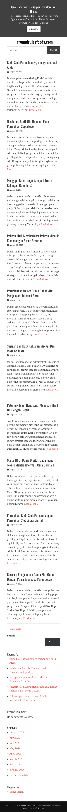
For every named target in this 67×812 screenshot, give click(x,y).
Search (11, 635)
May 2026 (15, 748)
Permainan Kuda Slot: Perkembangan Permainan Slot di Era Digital (30, 518)
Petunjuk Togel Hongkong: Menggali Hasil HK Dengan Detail (32, 407)
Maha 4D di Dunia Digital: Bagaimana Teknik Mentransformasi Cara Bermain (30, 462)
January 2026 (17, 769)
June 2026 (15, 743)
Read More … (36, 110)
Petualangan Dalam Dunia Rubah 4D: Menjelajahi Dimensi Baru (30, 293)
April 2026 (16, 753)
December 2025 (19, 775)
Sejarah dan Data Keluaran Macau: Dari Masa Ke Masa (31, 348)
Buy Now (33, 29)
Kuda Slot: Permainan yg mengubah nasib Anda (32, 65)
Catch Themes (38, 808)
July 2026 (15, 737)
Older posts (14, 629)
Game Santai (17, 791)
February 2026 (18, 764)
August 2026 (17, 732)
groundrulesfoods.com (35, 42)
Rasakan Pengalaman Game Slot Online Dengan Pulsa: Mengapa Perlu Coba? (31, 577)
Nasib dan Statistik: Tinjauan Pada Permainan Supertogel (28, 124)
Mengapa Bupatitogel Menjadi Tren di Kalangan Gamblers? (30, 183)
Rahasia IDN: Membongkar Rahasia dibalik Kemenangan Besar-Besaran (33, 238)
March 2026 (16, 759)
